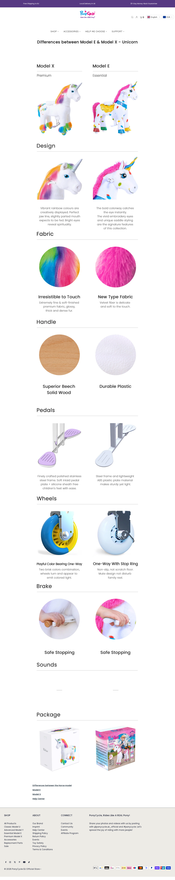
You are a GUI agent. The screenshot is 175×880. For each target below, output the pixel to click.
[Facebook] (5, 862)
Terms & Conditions (42, 849)
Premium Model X (13, 836)
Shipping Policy (40, 833)
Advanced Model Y (13, 830)
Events (35, 839)
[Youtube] (24, 862)
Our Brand (37, 823)
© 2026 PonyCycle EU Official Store (22, 869)
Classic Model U (12, 826)
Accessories (10, 839)
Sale (6, 846)
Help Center (38, 830)
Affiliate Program (69, 833)
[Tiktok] (29, 862)
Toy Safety (38, 843)
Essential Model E (12, 833)
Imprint (36, 826)
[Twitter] (15, 862)
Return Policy (39, 836)
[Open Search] (132, 17)
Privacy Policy (39, 846)
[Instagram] (10, 862)
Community (67, 826)
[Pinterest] (19, 862)
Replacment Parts (13, 843)
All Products (10, 823)
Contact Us (66, 823)
